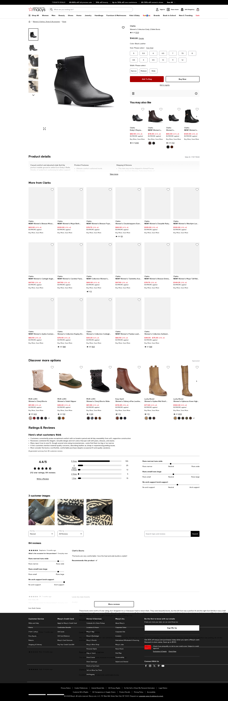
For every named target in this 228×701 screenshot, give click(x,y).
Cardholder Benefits (64, 627)
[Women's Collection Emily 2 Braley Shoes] (173, 116)
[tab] (33, 34)
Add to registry (165, 85)
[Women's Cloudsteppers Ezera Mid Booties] (128, 203)
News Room (119, 649)
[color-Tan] (30, 418)
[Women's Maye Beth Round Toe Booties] (70, 203)
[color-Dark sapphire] (38, 418)
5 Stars (74, 461)
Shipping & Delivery (35, 644)
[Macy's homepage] (29, 22)
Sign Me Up (172, 628)
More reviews (114, 604)
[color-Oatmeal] (99, 418)
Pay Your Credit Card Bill (65, 644)
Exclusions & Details (160, 651)
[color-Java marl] (96, 418)
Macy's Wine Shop (92, 644)
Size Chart (149, 48)
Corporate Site (120, 632)
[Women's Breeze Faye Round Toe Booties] (99, 203)
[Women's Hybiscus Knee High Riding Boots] (186, 381)
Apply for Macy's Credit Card (67, 623)
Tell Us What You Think (94, 670)
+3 (193, 418)
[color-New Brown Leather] (117, 418)
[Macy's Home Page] (36, 9)
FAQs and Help (33, 623)
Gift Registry (90, 674)
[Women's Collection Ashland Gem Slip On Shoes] (157, 313)
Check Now (172, 651)
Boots (64, 21)
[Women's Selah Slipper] (70, 381)
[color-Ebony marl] (41, 418)
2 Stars (74, 474)
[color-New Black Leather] (121, 418)
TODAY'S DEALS (58, 2)
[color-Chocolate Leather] (153, 418)
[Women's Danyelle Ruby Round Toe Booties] (157, 203)
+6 (49, 418)
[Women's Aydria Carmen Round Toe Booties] (41, 313)
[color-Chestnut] (63, 418)
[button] (77, 78)
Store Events (90, 657)
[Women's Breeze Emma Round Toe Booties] (157, 258)
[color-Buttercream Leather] (146, 418)
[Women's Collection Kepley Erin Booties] (70, 313)
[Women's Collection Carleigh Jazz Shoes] (99, 313)
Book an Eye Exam (92, 666)
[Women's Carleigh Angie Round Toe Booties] (41, 258)
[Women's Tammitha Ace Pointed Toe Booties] (128, 258)
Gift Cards (60, 632)
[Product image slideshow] (84, 78)
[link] (137, 135)
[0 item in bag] (198, 9)
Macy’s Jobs (119, 644)
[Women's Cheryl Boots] (41, 381)
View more (114, 174)
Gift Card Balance (63, 636)
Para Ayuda (32, 636)
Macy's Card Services (64, 640)
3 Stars (74, 470)
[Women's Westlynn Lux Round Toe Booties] (186, 203)
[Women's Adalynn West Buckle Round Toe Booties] (155, 116)
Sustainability (119, 657)
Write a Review (43, 479)
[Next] (197, 116)
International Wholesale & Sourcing (127, 640)
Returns (31, 640)
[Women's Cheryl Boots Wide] (99, 381)
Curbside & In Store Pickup (95, 623)
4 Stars (74, 465)
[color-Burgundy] (34, 418)
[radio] (150, 143)
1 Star (74, 478)
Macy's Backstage (92, 636)
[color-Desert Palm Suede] (190, 418)
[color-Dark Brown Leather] (149, 143)
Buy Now (182, 79)
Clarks (132, 26)
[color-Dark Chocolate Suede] (182, 418)
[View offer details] (165, 93)
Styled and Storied (121, 662)
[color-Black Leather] (153, 143)
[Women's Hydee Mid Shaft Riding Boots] (157, 381)
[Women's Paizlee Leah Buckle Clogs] (128, 313)
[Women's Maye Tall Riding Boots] (186, 258)
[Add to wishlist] (123, 28)
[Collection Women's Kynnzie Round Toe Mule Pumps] (99, 258)
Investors (118, 636)
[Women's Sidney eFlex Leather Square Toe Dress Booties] (128, 381)
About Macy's (119, 623)
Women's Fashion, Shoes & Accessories (46, 21)
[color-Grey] (45, 418)
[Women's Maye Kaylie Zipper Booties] (192, 116)
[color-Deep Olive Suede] (186, 418)
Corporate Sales (120, 627)
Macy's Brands (91, 640)
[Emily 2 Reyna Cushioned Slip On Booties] (137, 116)
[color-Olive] (59, 418)
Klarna (30, 627)
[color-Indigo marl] (92, 418)
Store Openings (91, 662)
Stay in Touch (91, 653)
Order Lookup (33, 632)
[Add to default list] (142, 109)
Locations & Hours (92, 627)
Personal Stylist (91, 649)
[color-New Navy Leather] (125, 418)
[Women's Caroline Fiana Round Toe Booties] (70, 258)
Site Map (118, 653)
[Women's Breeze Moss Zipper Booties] (41, 203)
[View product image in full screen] (44, 128)
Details (141, 38)
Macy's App (90, 632)
